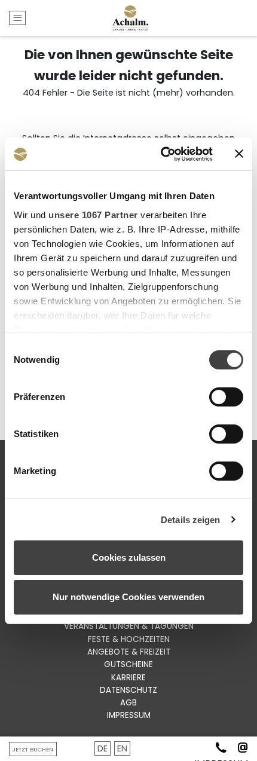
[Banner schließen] (239, 153)
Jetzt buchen (33, 749)
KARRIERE (128, 677)
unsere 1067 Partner (93, 215)
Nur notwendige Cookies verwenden (128, 597)
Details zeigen (190, 520)
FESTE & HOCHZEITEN (129, 639)
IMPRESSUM (129, 715)
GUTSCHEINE (128, 664)
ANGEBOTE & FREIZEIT (128, 652)
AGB (128, 702)
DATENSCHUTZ (128, 690)
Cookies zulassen (129, 557)
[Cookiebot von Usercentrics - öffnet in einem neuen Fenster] (162, 154)
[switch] (226, 397)
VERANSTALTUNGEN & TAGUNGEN (129, 626)
